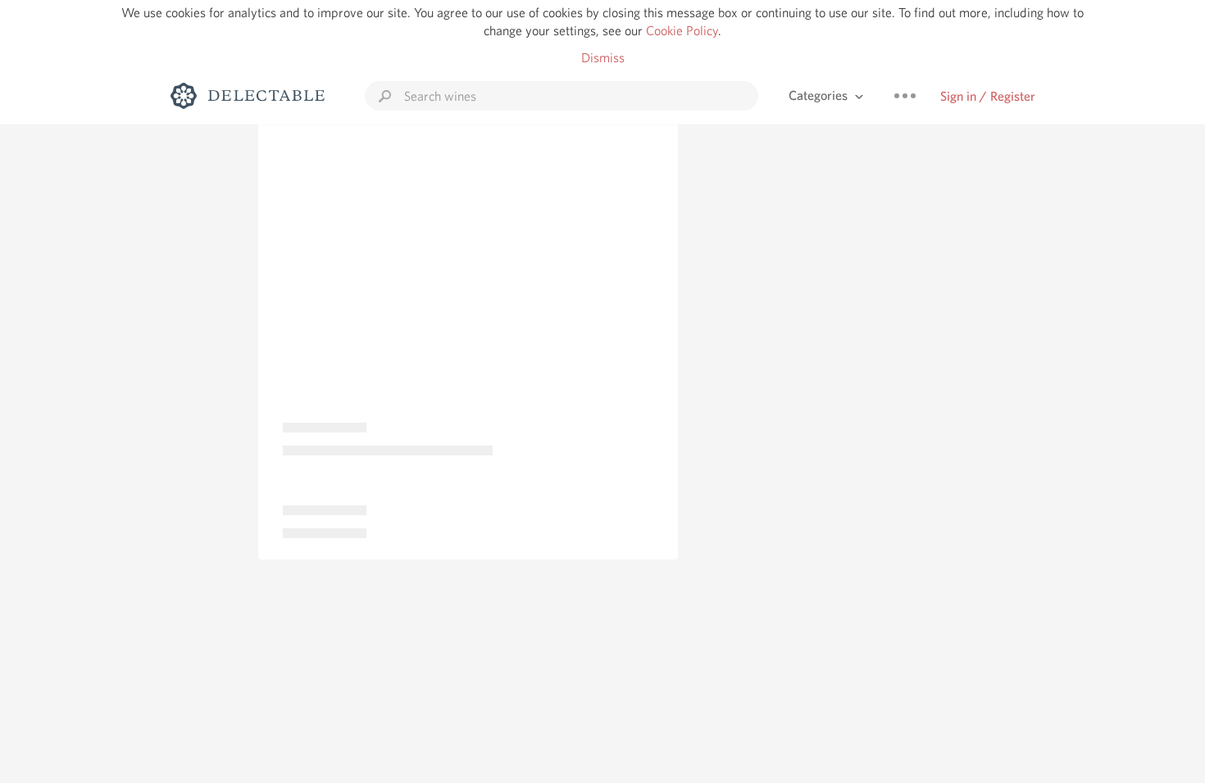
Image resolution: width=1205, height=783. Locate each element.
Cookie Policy (682, 30)
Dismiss (603, 58)
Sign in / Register (987, 96)
